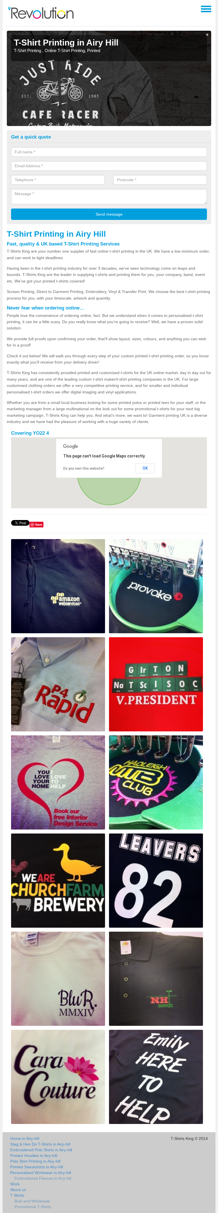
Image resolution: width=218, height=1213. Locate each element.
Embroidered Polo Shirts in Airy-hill (41, 1150)
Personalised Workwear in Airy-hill (40, 1172)
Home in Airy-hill (24, 1138)
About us (18, 1189)
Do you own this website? (83, 469)
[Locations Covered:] (9, 9)
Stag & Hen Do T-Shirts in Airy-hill (40, 1144)
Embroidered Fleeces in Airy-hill (42, 1178)
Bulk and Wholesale (32, 1201)
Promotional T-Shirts (32, 1206)
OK (145, 468)
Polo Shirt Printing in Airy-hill (35, 1161)
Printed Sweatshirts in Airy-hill (36, 1167)
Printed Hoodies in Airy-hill (33, 1155)
